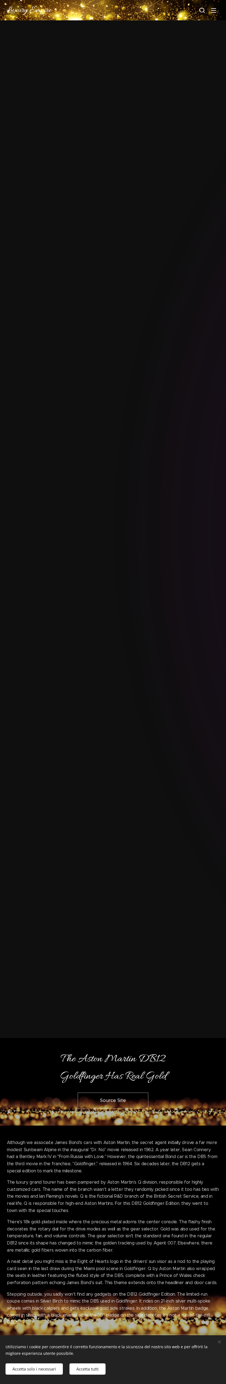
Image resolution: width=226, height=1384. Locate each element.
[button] (202, 10)
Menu (213, 10)
